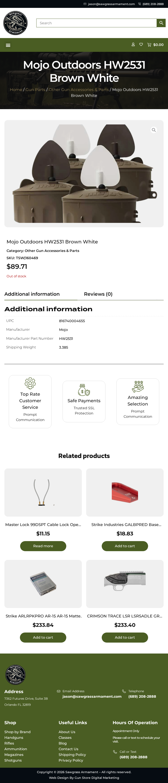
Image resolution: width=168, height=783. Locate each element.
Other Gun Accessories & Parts (79, 89)
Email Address (73, 691)
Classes (65, 738)
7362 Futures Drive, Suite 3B (26, 699)
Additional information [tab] (32, 294)
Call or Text (128, 752)
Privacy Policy (71, 760)
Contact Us (68, 749)
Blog (63, 743)
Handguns (13, 738)
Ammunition (15, 749)
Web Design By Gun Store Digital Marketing (84, 778)
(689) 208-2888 (142, 696)
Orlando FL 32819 (17, 705)
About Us (67, 732)
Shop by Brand (17, 732)
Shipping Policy (72, 755)
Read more (43, 546)
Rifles (9, 743)
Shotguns (13, 760)
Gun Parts (35, 89)
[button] (8, 45)
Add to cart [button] (125, 546)
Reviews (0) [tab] (98, 294)
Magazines (13, 755)
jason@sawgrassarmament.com (92, 696)
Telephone (136, 691)
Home (16, 89)
